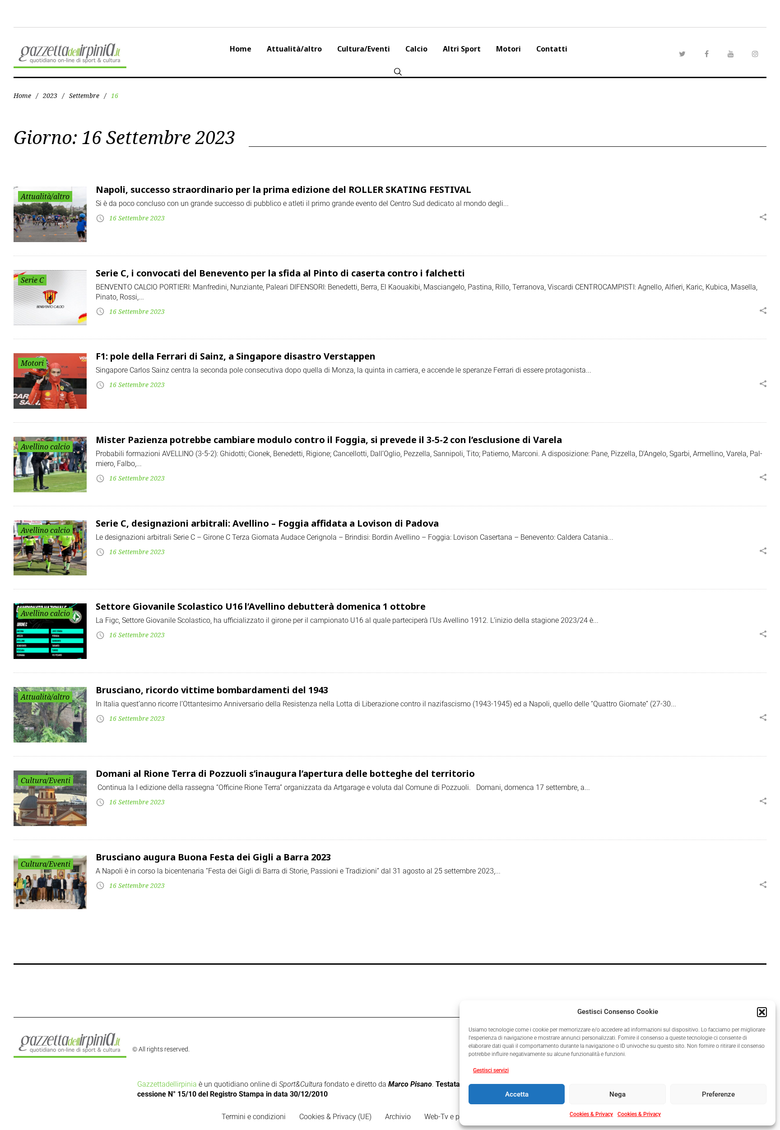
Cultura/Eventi (363, 49)
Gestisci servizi (491, 1070)
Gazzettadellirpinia (167, 1084)
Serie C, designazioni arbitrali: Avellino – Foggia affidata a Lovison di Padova (267, 523)
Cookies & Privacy (591, 1114)
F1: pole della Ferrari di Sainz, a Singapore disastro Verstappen (236, 356)
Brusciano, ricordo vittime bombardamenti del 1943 (212, 690)
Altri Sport (462, 49)
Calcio (416, 49)
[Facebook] (706, 53)
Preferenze (718, 1094)
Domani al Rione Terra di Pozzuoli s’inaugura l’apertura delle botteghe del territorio (285, 773)
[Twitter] (682, 53)
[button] (761, 1012)
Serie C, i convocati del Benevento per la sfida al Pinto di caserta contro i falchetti (280, 273)
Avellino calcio (45, 447)
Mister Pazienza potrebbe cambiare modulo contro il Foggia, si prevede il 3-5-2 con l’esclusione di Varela (329, 440)
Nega (617, 1094)
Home (240, 49)
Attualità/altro (294, 49)
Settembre (84, 95)
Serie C (32, 280)
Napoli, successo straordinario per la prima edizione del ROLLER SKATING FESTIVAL (283, 189)
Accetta (517, 1094)
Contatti (551, 49)
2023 (50, 95)
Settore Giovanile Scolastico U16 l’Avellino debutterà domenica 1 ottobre (261, 606)
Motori (508, 49)
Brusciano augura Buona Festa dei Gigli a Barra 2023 (213, 857)
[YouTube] (731, 53)
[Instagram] (755, 53)
